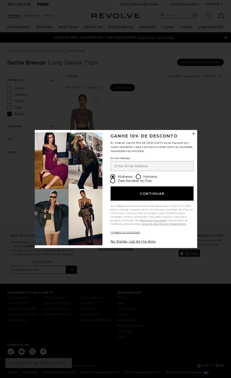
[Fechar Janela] (193, 133)
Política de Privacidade (153, 220)
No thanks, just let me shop (133, 241)
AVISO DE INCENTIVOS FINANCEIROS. (163, 224)
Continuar (152, 194)
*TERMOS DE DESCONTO (125, 232)
